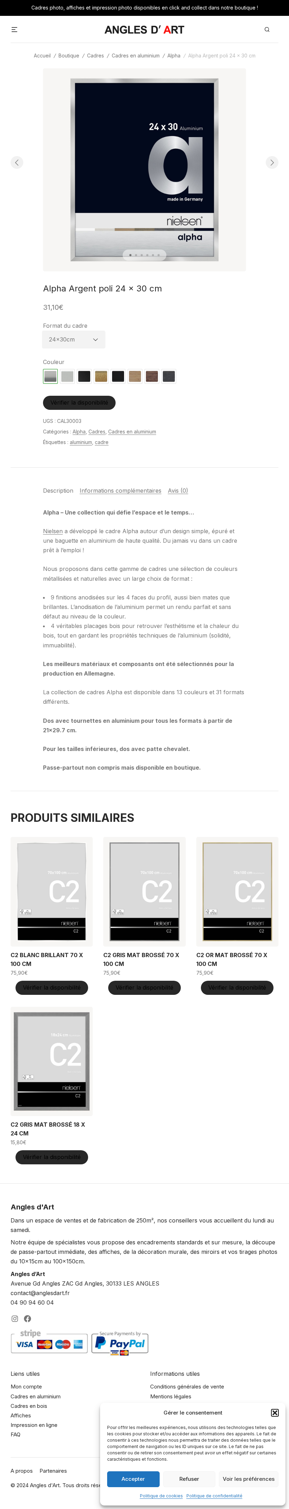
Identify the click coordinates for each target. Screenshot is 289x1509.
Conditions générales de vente (187, 1386)
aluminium (81, 442)
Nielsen (53, 531)
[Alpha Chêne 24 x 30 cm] (135, 376)
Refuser (189, 1479)
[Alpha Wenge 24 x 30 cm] (152, 376)
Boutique (69, 55)
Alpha (173, 55)
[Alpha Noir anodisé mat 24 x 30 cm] (118, 376)
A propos (22, 1470)
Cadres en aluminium (136, 55)
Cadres (95, 55)
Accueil (42, 55)
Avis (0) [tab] (178, 490)
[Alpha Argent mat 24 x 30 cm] (67, 376)
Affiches (21, 1415)
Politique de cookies (161, 1495)
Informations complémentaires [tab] (120, 490)
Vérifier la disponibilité (79, 402)
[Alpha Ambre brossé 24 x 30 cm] (101, 376)
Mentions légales (170, 1396)
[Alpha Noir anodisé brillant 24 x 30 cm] (84, 376)
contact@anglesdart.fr (40, 1292)
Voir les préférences (249, 1479)
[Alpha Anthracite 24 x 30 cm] (169, 376)
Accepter (133, 1479)
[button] (274, 1412)
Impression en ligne (34, 1425)
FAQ (15, 1434)
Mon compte (26, 1386)
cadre (102, 442)
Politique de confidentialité (214, 1495)
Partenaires (53, 1470)
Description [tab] (58, 490)
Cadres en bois (29, 1406)
